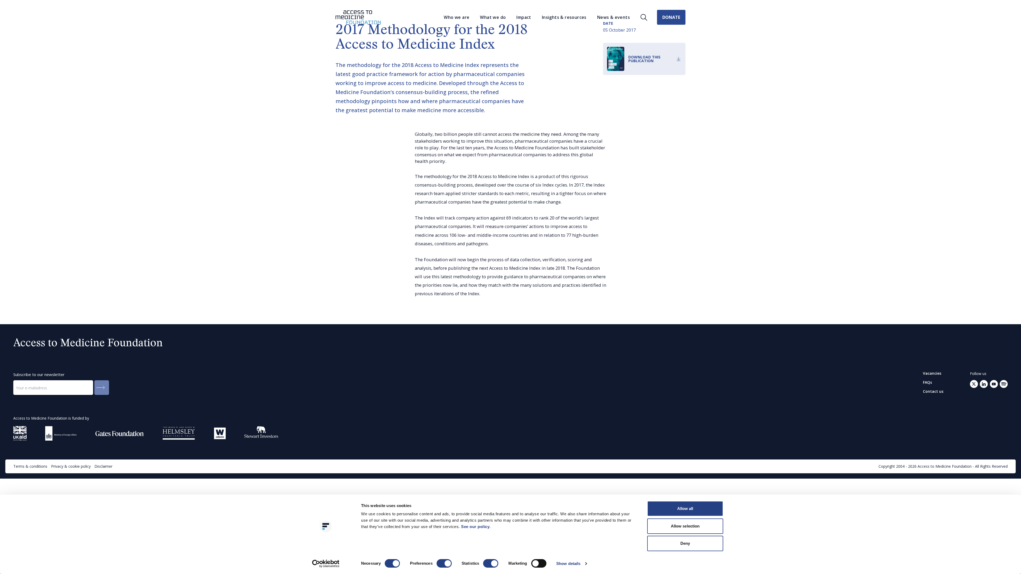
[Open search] (644, 17)
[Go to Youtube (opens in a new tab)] (994, 384)
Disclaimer (103, 466)
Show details (568, 563)
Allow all (685, 508)
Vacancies (932, 373)
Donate (671, 17)
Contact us (933, 391)
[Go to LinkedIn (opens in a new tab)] (984, 384)
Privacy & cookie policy (71, 466)
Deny (685, 543)
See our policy (475, 526)
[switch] (444, 563)
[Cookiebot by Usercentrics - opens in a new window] (326, 564)
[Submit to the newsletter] (101, 387)
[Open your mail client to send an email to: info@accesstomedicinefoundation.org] (1004, 384)
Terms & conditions (30, 466)
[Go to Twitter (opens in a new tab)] (974, 384)
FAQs (927, 382)
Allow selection (685, 526)
